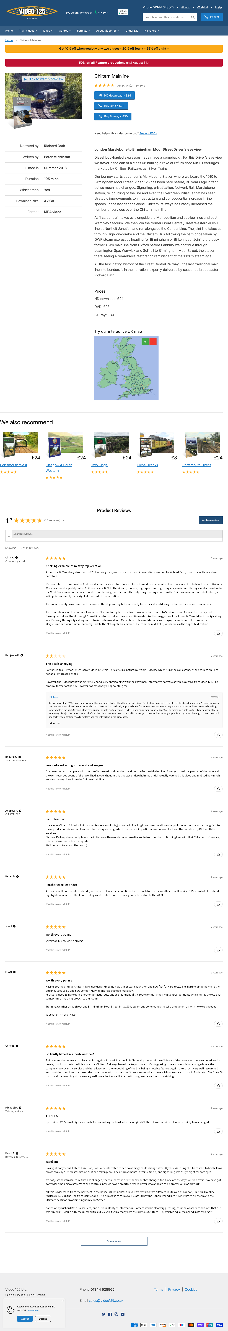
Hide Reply (53, 697)
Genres (64, 30)
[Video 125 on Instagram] (116, 1314)
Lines (47, 30)
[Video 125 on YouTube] (123, 1314)
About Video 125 (106, 30)
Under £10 (132, 30)
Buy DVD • (113, 106)
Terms (159, 1289)
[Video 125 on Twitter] (103, 1314)
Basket (214, 17)
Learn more (32, 1310)
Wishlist (202, 7)
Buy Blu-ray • (115, 116)
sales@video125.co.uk (106, 1300)
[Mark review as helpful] (218, 633)
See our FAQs (148, 133)
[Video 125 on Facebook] (110, 1314)
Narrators (150, 30)
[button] (63, 520)
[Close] (62, 1301)
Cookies (191, 1289)
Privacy (174, 1289)
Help (218, 7)
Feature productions (110, 62)
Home (9, 30)
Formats (82, 30)
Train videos (27, 30)
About (185, 7)
